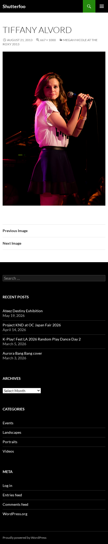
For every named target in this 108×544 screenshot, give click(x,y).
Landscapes (12, 432)
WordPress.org (15, 514)
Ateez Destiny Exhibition (23, 311)
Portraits (10, 441)
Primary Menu (101, 6)
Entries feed (12, 495)
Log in (7, 485)
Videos (8, 451)
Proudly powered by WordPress (24, 538)
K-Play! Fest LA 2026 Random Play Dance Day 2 (42, 339)
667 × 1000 (48, 40)
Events (8, 423)
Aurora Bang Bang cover (22, 353)
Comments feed (15, 504)
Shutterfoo (14, 6)
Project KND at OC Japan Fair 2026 (32, 325)
